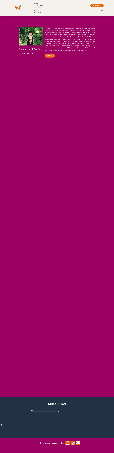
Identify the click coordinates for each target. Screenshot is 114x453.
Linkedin (49, 55)
